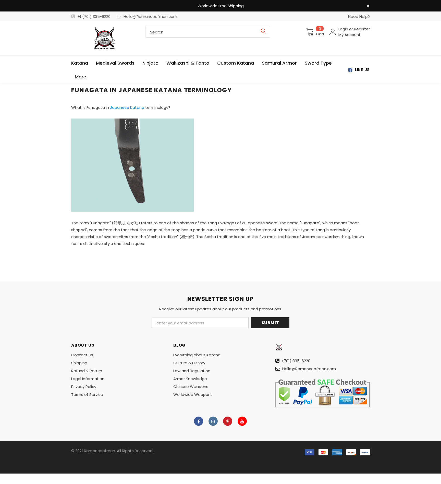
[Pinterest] (227, 421)
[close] (368, 6)
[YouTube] (242, 421)
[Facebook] (198, 421)
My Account (349, 34)
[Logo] (104, 38)
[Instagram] (213, 421)
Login (343, 29)
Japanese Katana (127, 107)
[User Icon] (332, 32)
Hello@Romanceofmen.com (150, 16)
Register (362, 29)
